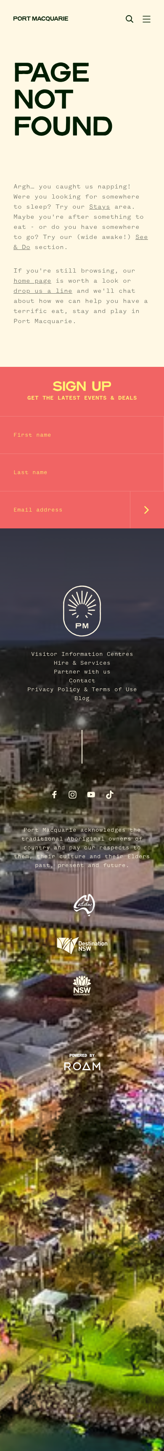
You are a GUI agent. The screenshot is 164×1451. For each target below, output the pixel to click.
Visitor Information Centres (82, 654)
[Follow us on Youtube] (91, 794)
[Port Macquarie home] (40, 18)
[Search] (129, 19)
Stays (99, 207)
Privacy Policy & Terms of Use (82, 689)
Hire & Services (82, 663)
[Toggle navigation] (146, 19)
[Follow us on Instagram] (73, 794)
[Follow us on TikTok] (110, 794)
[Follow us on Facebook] (54, 794)
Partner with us (82, 672)
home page (32, 281)
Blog (82, 698)
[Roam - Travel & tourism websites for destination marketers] (82, 1066)
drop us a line (42, 291)
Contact (82, 681)
